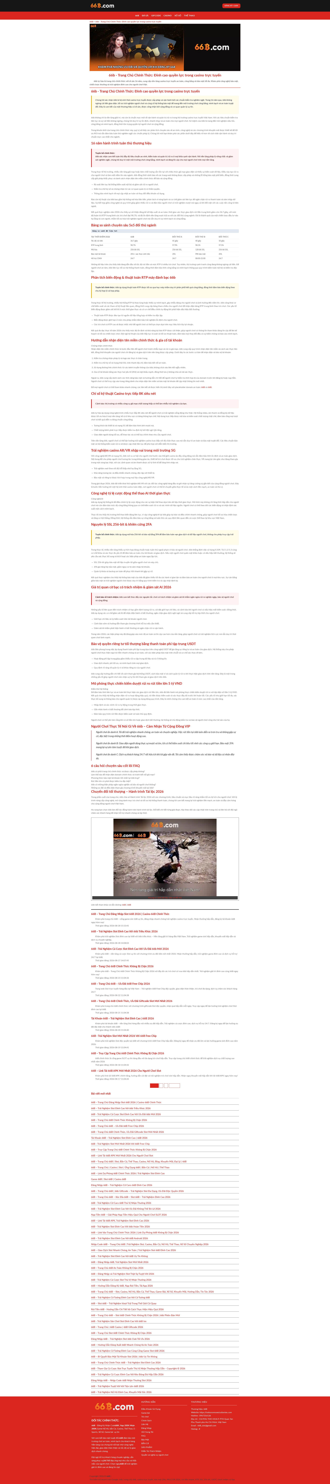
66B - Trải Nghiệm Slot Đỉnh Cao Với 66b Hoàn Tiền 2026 (120, 1227)
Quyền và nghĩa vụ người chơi (154, 1455)
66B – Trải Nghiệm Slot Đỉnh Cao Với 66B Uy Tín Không (119, 1256)
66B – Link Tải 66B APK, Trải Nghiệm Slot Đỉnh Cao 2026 (120, 1221)
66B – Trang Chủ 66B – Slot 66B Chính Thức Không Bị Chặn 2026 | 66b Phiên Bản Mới (135, 1315)
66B (203, 387)
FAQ (143, 1436)
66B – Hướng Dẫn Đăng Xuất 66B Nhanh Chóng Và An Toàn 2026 (124, 1345)
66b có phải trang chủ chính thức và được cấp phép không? (118, 771)
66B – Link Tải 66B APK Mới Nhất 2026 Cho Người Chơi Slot (126, 1071)
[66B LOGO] (102, 6)
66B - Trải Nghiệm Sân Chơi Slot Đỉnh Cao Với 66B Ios (118, 1321)
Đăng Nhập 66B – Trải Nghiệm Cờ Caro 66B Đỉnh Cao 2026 (121, 1185)
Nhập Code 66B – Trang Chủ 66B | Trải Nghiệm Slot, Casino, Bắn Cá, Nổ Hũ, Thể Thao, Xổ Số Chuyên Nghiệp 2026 (149, 1244)
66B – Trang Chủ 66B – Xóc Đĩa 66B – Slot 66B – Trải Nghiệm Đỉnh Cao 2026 (130, 1197)
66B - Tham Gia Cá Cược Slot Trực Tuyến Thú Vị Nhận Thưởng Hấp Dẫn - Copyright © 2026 (138, 1369)
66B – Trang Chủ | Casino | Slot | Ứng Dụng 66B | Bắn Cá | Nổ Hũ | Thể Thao (130, 1167)
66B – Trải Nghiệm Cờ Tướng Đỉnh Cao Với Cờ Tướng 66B (120, 1297)
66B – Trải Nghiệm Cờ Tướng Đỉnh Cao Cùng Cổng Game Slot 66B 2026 (127, 1351)
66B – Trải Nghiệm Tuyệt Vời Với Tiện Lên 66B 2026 (117, 1386)
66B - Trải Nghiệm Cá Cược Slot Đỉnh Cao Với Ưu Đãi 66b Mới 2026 (130, 949)
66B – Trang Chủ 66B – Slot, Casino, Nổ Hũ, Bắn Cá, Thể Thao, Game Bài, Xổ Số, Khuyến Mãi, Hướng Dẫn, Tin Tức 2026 (152, 1292)
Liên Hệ (144, 1424)
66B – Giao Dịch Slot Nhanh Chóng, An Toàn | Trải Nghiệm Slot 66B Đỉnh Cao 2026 (133, 1250)
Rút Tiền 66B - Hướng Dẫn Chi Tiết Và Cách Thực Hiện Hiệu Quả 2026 (127, 1309)
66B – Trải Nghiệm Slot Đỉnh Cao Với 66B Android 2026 (119, 1238)
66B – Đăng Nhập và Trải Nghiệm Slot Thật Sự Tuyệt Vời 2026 (122, 1274)
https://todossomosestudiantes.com (216, 1412)
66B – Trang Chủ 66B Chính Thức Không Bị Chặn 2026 (122, 966)
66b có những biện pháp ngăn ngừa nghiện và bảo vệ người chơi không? (123, 785)
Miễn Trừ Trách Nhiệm (151, 1451)
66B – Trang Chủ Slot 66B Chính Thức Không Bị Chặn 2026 (121, 1333)
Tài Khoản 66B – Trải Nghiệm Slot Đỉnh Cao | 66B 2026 (122, 1018)
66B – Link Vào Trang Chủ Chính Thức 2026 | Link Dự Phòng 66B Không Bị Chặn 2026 (135, 1233)
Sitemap (115, 1476)
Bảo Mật (145, 1440)
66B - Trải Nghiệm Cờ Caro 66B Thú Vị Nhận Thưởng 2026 (121, 1203)
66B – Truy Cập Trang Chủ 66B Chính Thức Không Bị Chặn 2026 (127, 1053)
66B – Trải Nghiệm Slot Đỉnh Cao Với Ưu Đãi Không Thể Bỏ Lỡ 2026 (125, 1209)
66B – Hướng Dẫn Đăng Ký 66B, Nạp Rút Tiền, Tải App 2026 (122, 1286)
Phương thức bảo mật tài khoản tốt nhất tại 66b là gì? (115, 778)
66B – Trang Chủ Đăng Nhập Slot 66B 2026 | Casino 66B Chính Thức (130, 914)
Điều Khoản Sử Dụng (150, 1409)
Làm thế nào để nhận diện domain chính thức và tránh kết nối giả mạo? (123, 775)
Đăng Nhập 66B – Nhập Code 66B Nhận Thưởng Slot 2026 (121, 1380)
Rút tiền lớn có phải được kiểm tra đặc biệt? (111, 781)
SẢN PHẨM (146, 1447)
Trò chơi (145, 1417)
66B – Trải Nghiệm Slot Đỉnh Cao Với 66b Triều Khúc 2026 (124, 931)
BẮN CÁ (145, 1443)
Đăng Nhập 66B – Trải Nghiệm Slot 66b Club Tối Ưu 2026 (120, 1339)
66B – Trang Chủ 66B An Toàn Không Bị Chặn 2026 (117, 1268)
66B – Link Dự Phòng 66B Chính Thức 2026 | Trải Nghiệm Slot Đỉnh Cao (128, 1173)
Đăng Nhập (146, 1428)
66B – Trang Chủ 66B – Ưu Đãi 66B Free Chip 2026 (120, 984)
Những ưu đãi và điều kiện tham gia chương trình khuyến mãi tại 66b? (122, 788)
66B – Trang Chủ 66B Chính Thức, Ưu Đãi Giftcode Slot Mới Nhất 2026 (131, 1001)
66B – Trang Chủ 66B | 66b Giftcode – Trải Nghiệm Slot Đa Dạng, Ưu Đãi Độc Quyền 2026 (137, 1191)
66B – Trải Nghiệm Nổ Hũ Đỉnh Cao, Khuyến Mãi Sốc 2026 (121, 1392)
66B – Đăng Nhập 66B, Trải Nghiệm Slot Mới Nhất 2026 (119, 1262)
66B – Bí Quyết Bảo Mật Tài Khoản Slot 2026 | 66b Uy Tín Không (124, 1357)
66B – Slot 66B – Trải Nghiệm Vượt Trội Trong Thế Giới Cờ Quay (123, 1303)
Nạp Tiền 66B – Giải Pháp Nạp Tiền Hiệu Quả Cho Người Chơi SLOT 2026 (129, 1215)
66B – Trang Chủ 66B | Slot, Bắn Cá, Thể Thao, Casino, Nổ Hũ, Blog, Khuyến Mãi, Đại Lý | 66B (139, 1162)
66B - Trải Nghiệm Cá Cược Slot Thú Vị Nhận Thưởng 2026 (121, 1280)
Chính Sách (146, 1421)
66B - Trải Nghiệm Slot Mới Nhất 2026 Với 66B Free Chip (123, 1036)
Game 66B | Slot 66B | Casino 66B (108, 1179)
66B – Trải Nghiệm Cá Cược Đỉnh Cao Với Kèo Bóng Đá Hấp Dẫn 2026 (127, 1374)
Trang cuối (174, 1086)
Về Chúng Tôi (147, 1432)
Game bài (145, 1413)
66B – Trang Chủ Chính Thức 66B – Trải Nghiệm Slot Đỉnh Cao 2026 (126, 1363)
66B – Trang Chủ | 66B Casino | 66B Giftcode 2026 (117, 1327)
